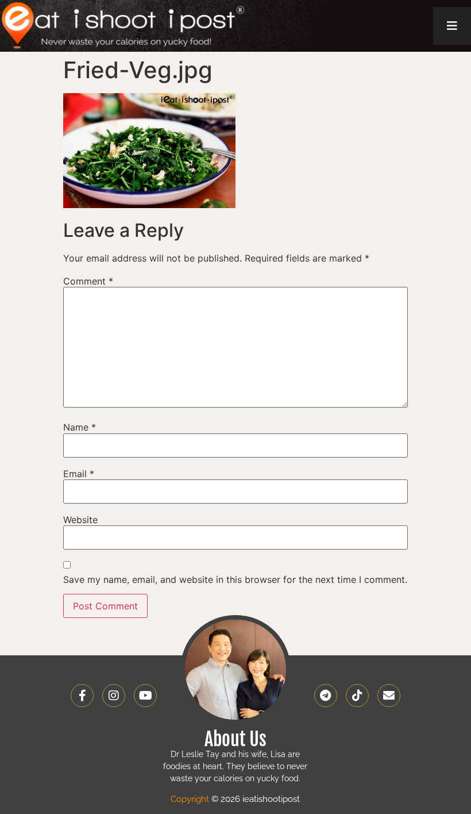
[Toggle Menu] (452, 26)
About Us (235, 739)
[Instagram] (113, 695)
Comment (88, 281)
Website (80, 519)
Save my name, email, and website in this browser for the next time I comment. (235, 579)
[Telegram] (325, 695)
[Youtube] (145, 695)
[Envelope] (388, 695)
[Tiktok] (357, 695)
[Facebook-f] (82, 695)
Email (78, 473)
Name (79, 427)
